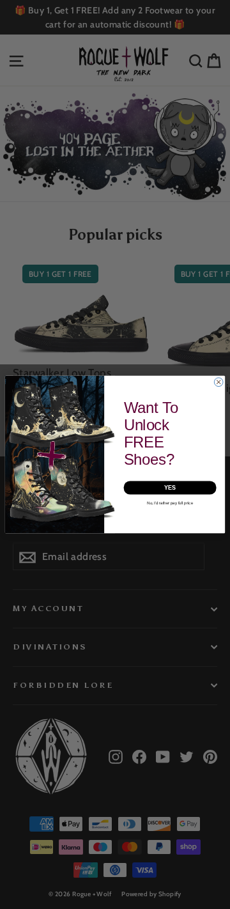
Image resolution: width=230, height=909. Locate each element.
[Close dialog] (218, 382)
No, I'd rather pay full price (170, 503)
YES (170, 488)
